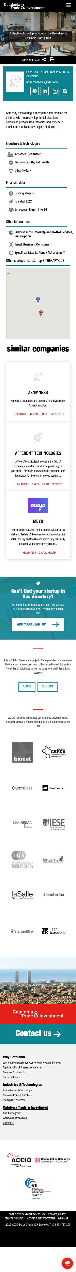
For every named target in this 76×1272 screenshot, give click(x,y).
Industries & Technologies (22, 1085)
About (27, 686)
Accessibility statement (41, 1218)
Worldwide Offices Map (15, 1118)
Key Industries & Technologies (18, 1090)
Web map (63, 1218)
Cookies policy (56, 1214)
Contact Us (8, 1123)
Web (34, 91)
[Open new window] (67, 1263)
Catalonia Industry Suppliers (17, 1095)
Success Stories (11, 1077)
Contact (47, 686)
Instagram (55, 91)
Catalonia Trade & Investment (25, 1108)
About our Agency (12, 1113)
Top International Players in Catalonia (22, 1067)
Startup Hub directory (14, 1100)
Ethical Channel (14, 1218)
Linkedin (45, 91)
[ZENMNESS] (38, 392)
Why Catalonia (14, 1057)
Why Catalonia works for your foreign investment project (32, 1063)
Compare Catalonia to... (15, 1072)
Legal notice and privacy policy (26, 1214)
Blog (65, 91)
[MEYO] (38, 525)
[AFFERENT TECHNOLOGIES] (38, 457)
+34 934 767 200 (61, 1225)
